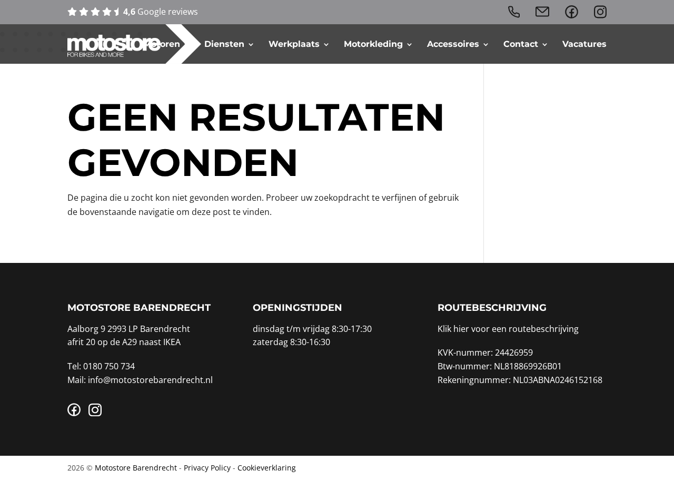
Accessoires (453, 44)
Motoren (161, 44)
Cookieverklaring (266, 468)
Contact (520, 44)
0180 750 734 (109, 366)
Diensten (224, 44)
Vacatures (584, 44)
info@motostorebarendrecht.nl (150, 380)
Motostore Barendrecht (136, 468)
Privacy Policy (207, 468)
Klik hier (453, 329)
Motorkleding (373, 44)
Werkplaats (294, 44)
